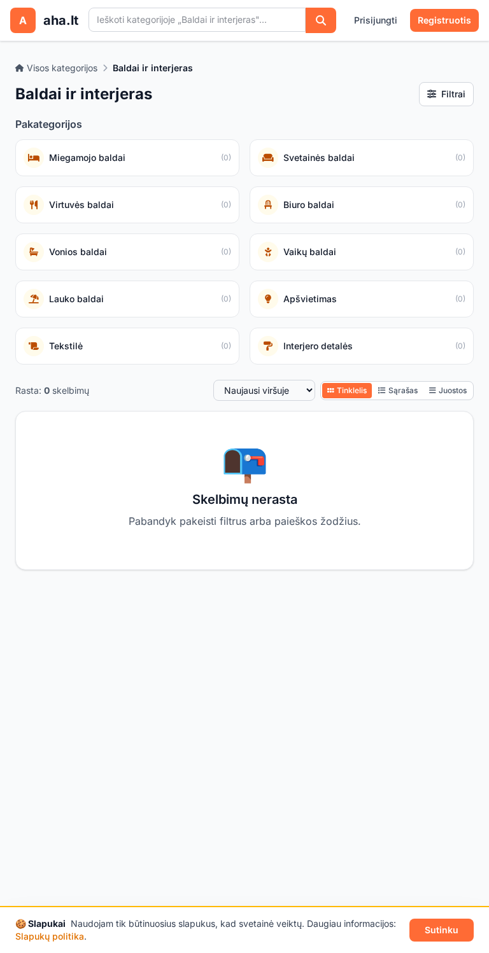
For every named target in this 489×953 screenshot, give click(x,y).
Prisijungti (375, 20)
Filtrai (453, 93)
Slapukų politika (49, 936)
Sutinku (441, 929)
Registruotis (444, 20)
